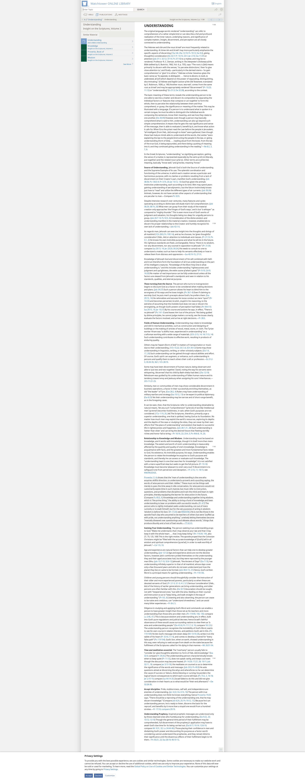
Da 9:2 (199, 53)
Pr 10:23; (207, 87)
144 (205, 533)
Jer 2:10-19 (148, 678)
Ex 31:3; (171, 90)
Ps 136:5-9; (154, 181)
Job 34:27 (159, 289)
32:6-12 (168, 561)
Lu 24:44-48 (168, 728)
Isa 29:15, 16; (150, 309)
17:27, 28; (196, 661)
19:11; (204, 661)
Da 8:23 (148, 397)
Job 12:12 (163, 552)
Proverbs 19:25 (204, 695)
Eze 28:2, (170, 391)
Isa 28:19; (166, 739)
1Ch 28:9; (160, 234)
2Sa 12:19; (183, 53)
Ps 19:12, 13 (188, 700)
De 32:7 (181, 589)
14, (201, 433)
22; (182, 433)
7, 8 (145, 149)
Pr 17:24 (173, 511)
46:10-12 (175, 739)
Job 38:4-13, (185, 570)
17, (145, 353)
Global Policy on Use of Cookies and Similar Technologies (160, 766)
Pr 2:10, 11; (193, 470)
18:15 (200, 470)
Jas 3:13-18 (166, 664)
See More (127, 64)
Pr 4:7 (201, 503)
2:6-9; (208, 270)
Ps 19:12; (192, 53)
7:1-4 (171, 636)
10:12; (146, 719)
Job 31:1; (157, 58)
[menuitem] (221, 9)
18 (150, 664)
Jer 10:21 (160, 309)
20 (148, 353)
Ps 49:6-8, (195, 433)
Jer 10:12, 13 (175, 181)
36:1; (156, 362)
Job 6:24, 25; (177, 700)
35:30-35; (150, 362)
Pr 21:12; (206, 237)
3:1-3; (177, 583)
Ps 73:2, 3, (203, 675)
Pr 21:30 (206, 245)
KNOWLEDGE (150, 472)
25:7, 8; (182, 347)
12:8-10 (202, 725)
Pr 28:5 (202, 318)
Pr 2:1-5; (171, 583)
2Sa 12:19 (204, 372)
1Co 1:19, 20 (161, 413)
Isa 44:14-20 (168, 678)
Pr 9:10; (202, 270)
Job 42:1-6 (175, 226)
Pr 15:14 (203, 464)
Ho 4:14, (181, 692)
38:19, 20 (153, 206)
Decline (98, 775)
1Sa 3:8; (175, 53)
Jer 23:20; (168, 248)
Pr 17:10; (157, 709)
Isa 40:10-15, (190, 254)
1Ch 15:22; (174, 347)
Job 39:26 (206, 190)
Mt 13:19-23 (193, 634)
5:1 (185, 583)
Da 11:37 (200, 56)
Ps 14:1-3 (160, 312)
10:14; (196, 725)
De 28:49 (160, 118)
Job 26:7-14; (156, 218)
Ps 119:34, (198, 533)
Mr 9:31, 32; (158, 728)
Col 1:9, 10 (158, 545)
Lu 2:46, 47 (149, 616)
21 (191, 570)
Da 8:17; (190, 725)
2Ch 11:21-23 (150, 381)
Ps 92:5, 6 (165, 218)
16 (186, 692)
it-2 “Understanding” (93, 19)
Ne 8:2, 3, (208, 146)
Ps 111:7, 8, (188, 625)
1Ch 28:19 (163, 362)
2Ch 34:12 (190, 347)
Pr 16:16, (177, 433)
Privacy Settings (111, 769)
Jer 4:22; (173, 692)
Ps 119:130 (199, 572)
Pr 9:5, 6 (163, 597)
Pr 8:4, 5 (171, 603)
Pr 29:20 (161, 655)
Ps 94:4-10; (207, 306)
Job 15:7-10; (160, 561)
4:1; (182, 583)
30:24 (175, 248)
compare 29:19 (168, 709)
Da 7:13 (204, 561)
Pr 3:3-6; (165, 636)
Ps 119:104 (159, 639)
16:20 (146, 273)
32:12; (164, 58)
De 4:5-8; (179, 625)
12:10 (152, 719)
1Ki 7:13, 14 (207, 334)
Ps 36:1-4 (189, 292)
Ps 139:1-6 (168, 234)
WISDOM (185, 511)
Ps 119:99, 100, (193, 614)
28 (189, 428)
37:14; (170, 58)
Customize (110, 775)
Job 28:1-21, (183, 428)
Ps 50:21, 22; (156, 739)
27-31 (198, 254)
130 (202, 614)
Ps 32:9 (176, 196)
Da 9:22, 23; (205, 717)
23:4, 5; (187, 433)
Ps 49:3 (195, 667)
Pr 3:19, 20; (164, 181)
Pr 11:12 (166, 658)
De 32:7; (171, 56)
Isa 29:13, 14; (158, 248)
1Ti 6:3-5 (188, 523)
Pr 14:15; (179, 56)
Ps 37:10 (176, 58)
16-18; (210, 675)
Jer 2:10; (192, 56)
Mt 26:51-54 (208, 645)
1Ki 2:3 (208, 625)
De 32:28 (179, 90)
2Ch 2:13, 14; (196, 334)
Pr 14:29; (188, 661)
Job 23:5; (188, 667)
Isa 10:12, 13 (177, 394)
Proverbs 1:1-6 (150, 477)
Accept (89, 775)
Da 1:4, (206, 350)
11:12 (146, 90)
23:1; (185, 56)
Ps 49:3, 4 (158, 497)
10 (194, 625)
